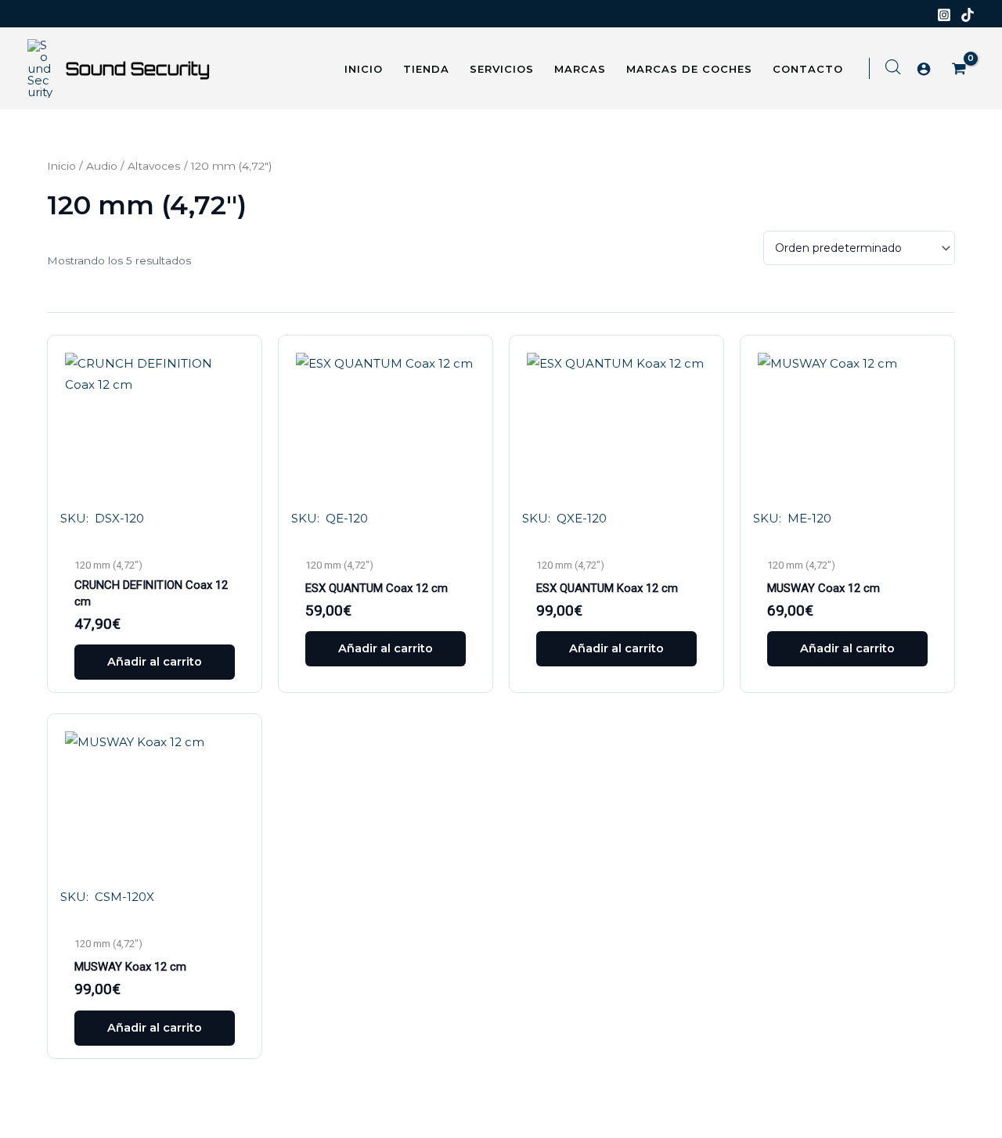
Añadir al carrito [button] (154, 662)
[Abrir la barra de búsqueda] (893, 66)
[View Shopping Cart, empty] (960, 70)
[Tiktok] (968, 15)
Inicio (61, 166)
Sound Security (138, 68)
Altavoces (154, 166)
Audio (101, 166)
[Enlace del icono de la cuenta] (924, 69)
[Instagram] (944, 15)
